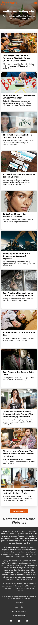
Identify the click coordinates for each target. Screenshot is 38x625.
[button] (35, 3)
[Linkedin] (27, 621)
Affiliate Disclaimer (19, 615)
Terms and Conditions (19, 611)
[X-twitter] (19, 621)
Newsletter (19, 603)
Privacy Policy (19, 607)
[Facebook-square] (11, 621)
